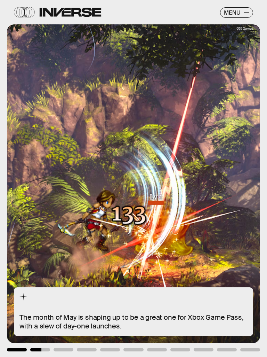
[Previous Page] (44, 178)
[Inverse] (70, 12)
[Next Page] (177, 178)
